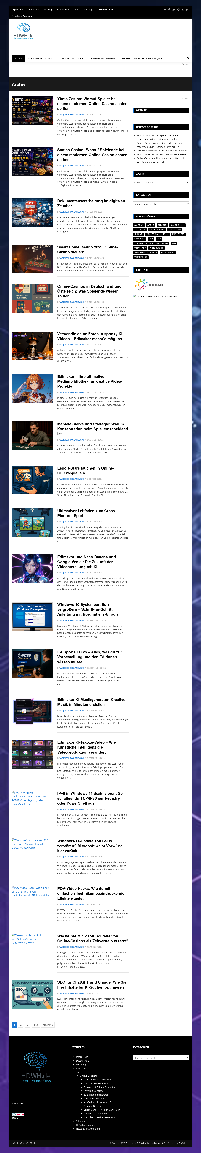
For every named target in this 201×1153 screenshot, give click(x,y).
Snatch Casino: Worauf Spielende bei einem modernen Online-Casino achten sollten (92, 154)
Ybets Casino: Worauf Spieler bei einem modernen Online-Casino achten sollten (92, 103)
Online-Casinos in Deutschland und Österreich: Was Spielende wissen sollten (89, 291)
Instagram (175, 229)
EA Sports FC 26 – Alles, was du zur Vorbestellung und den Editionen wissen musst (89, 656)
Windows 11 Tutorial (40, 58)
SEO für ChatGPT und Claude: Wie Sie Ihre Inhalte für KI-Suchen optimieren (91, 984)
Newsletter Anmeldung (23, 15)
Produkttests (63, 9)
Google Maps (157, 229)
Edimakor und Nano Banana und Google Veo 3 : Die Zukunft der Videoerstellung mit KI (86, 561)
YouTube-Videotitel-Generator (99, 1117)
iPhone (138, 234)
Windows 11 (167, 252)
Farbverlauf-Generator (95, 1113)
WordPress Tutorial (103, 58)
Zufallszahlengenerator (96, 1094)
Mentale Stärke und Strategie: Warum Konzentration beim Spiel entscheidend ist (92, 428)
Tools (76, 9)
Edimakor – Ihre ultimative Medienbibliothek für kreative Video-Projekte (89, 381)
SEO (151, 238)
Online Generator (89, 1075)
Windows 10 (156, 248)
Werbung (47, 9)
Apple (150, 225)
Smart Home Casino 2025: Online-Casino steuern (87, 249)
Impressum (17, 9)
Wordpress (140, 257)
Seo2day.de (184, 1143)
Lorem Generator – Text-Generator (102, 1109)
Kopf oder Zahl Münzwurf (97, 1102)
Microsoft (178, 234)
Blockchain (177, 225)
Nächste (48, 1025)
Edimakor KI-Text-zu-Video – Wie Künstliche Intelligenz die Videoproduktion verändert (86, 746)
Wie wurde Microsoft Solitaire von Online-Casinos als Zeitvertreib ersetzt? (92, 938)
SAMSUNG (139, 238)
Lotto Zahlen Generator (96, 1083)
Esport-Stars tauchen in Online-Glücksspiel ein (85, 470)
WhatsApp (140, 248)
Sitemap (88, 9)
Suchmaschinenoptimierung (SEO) (142, 58)
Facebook (140, 229)
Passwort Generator (94, 1090)
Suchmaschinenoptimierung (151, 243)
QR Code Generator (94, 1098)
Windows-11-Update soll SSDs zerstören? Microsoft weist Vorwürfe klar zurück (89, 845)
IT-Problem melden (106, 9)
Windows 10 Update (145, 252)
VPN (174, 243)
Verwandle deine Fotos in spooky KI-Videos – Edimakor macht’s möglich (90, 336)
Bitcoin (162, 225)
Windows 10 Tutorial (72, 58)
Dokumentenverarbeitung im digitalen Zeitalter (91, 203)
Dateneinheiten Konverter (97, 1079)
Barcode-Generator (94, 1106)
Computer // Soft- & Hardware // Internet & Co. (146, 1143)
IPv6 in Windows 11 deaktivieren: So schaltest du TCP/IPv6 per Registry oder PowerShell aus (90, 798)
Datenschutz (33, 9)
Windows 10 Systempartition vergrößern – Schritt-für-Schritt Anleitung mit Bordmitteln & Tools (88, 609)
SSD (159, 238)
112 (36, 1025)
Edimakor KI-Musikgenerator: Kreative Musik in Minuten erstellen (91, 702)
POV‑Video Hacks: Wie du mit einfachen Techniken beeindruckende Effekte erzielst (90, 893)
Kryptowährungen (157, 234)
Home (18, 58)
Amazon (139, 225)
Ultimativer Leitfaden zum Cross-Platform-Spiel (86, 513)
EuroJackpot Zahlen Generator (99, 1087)
